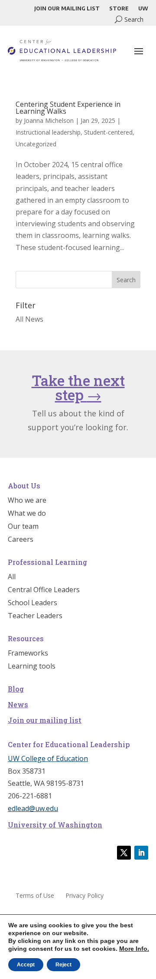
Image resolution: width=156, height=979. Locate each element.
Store (119, 9)
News (18, 704)
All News (29, 319)
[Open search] (129, 19)
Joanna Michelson (49, 120)
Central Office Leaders (44, 590)
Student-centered (108, 132)
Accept (26, 965)
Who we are (27, 501)
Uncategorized (36, 144)
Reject (63, 965)
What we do (27, 514)
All (12, 577)
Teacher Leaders (35, 616)
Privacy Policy (84, 896)
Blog (16, 688)
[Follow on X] (124, 853)
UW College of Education (48, 758)
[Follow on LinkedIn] (141, 853)
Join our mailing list (67, 9)
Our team (23, 527)
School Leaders (32, 603)
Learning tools (31, 667)
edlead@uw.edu (33, 808)
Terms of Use (35, 896)
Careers (20, 540)
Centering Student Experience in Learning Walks (68, 107)
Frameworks (28, 654)
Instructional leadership (48, 132)
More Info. (134, 948)
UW (143, 9)
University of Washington (55, 824)
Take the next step (78, 387)
